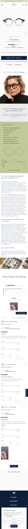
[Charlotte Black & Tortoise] (8, 52)
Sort (13, 317)
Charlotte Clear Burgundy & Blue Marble (12, 328)
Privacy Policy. (9, 515)
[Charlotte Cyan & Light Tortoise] (16, 52)
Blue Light (13, 505)
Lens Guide (9, 64)
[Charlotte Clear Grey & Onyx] (19, 52)
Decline (13, 522)
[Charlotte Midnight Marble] (11, 52)
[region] (14, 306)
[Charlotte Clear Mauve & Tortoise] (2, 52)
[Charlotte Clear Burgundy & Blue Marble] (25, 52)
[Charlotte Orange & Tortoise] (14, 52)
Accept (13, 519)
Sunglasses (14, 501)
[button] (14, 44)
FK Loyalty (22, 72)
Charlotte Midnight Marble (10, 414)
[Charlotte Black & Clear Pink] (5, 52)
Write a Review (22, 313)
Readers (13, 497)
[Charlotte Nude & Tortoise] (22, 52)
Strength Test (18, 64)
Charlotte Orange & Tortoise (10, 371)
